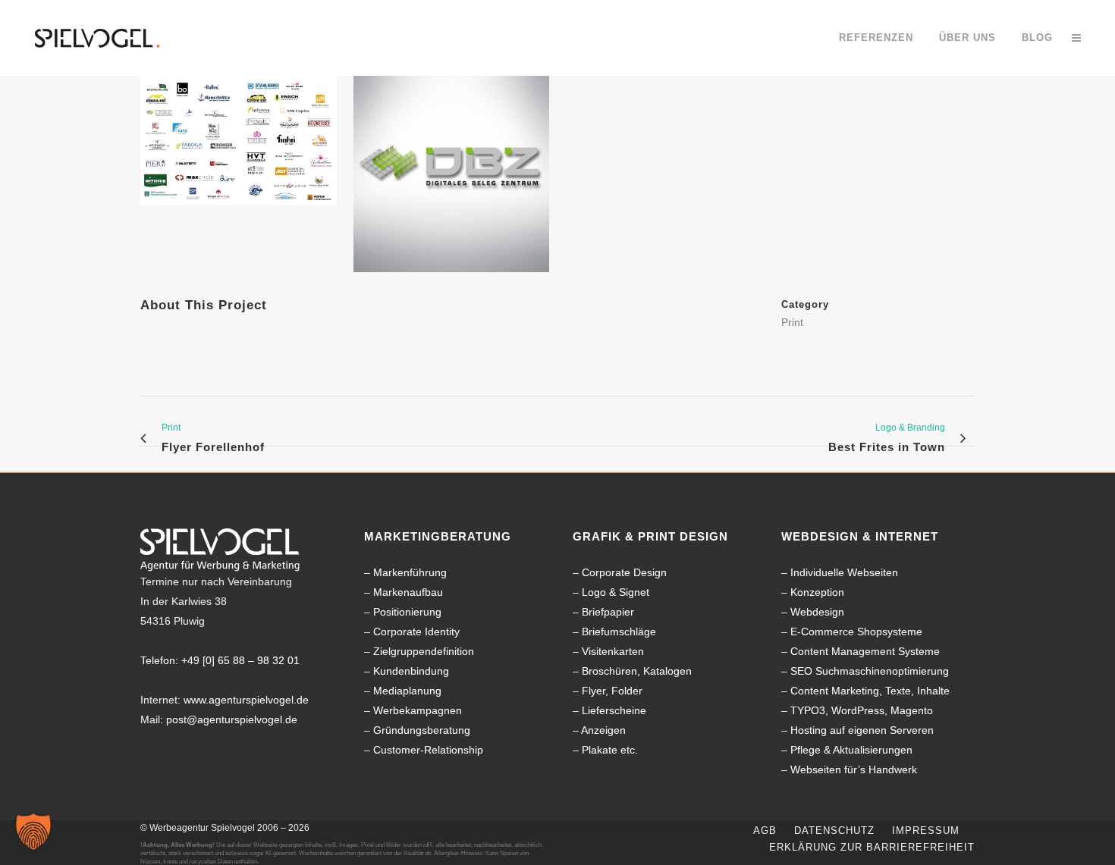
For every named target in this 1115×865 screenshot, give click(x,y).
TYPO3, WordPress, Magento (861, 710)
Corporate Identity (416, 631)
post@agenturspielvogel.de (231, 719)
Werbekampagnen (417, 710)
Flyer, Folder (612, 691)
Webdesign (817, 612)
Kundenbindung (411, 671)
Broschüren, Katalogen (637, 671)
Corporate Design (624, 572)
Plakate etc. (610, 750)
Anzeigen (603, 730)
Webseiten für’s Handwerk (853, 769)
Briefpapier (608, 612)
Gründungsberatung (421, 730)
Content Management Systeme (865, 651)
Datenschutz (834, 830)
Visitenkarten (613, 651)
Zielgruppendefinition (423, 651)
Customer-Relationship (428, 750)
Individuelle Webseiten (844, 572)
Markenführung (410, 572)
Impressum (926, 830)
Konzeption (817, 592)
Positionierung (407, 612)
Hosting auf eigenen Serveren (862, 730)
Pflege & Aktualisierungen (851, 750)
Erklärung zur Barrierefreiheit (872, 847)
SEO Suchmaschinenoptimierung (869, 671)
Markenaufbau (408, 592)
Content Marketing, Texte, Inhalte (870, 691)
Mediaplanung (407, 691)
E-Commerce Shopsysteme (856, 631)
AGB (765, 830)
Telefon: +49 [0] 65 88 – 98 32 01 (220, 660)
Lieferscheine (614, 710)
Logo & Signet (615, 592)
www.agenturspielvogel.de (246, 700)
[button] (33, 831)
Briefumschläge (619, 631)
